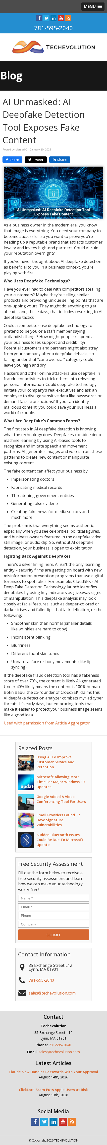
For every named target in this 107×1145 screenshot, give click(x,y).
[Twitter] (46, 18)
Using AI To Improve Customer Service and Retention (55, 762)
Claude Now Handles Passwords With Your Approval (53, 1072)
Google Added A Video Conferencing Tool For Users (61, 799)
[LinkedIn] (53, 18)
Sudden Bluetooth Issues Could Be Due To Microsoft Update (60, 839)
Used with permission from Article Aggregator (47, 723)
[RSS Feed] (68, 18)
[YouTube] (61, 18)
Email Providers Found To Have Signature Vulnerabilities (59, 820)
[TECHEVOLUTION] (53, 47)
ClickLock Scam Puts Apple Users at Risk (53, 1089)
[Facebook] (39, 18)
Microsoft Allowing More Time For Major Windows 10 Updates (61, 781)
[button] (93, 6)
